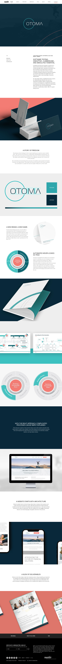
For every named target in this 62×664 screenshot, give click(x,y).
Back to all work (31, 635)
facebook (7, 658)
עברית (31, 657)
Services (32, 1)
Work (11, 1)
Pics (38, 1)
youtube (16, 658)
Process (24, 1)
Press (49, 1)
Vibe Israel (13, 635)
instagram (14, 658)
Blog (43, 1)
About (17, 1)
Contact (56, 1)
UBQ (49, 635)
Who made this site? (11, 660)
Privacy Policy (22, 660)
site (42, 508)
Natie (6, 2)
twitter (9, 658)
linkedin (12, 658)
